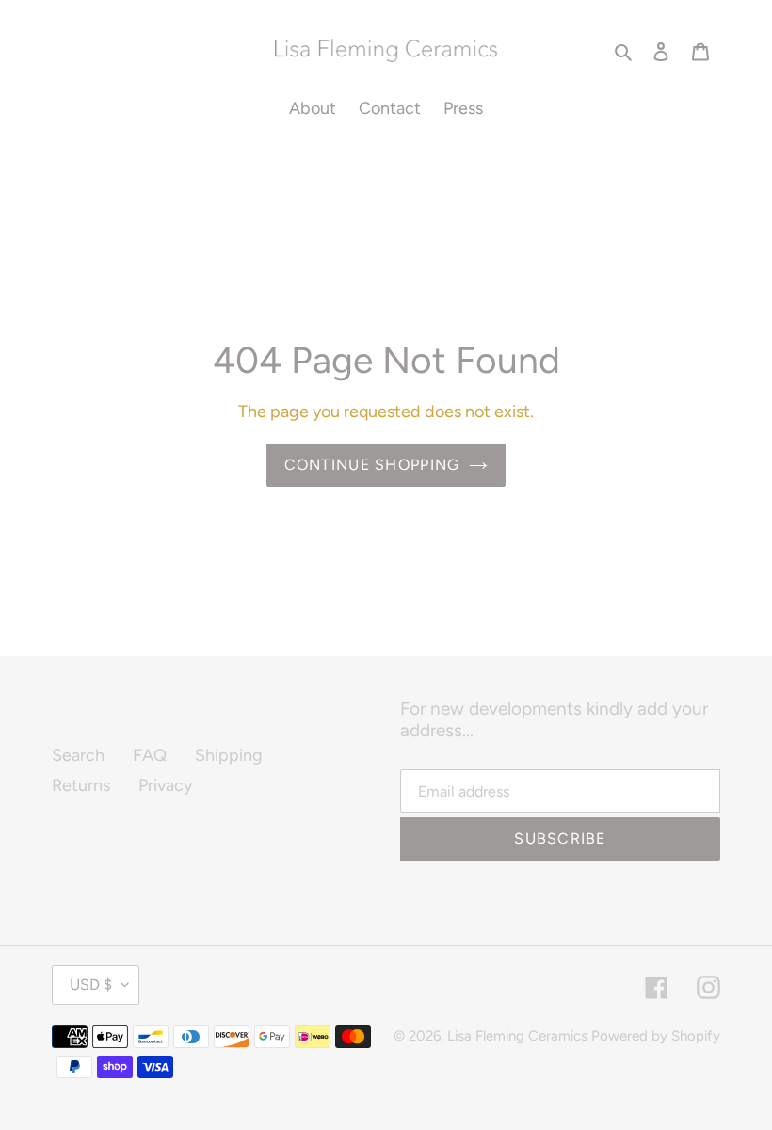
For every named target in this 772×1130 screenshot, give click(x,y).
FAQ (150, 755)
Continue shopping (372, 465)
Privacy (165, 785)
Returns (81, 785)
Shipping (229, 755)
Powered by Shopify (655, 1035)
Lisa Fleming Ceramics (517, 1035)
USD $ (91, 984)
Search (78, 755)
